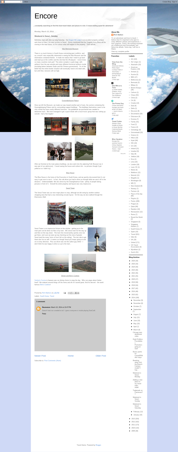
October (136, 306)
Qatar (133, 206)
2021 (133, 276)
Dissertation (135, 114)
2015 (133, 294)
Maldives (134, 172)
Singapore (134, 222)
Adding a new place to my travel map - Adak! (137, 383)
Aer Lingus (134, 62)
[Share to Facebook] (76, 293)
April (135, 327)
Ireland (133, 148)
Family (133, 122)
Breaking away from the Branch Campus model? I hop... (137, 365)
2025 (133, 264)
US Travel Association (135, 246)
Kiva (132, 159)
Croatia (133, 103)
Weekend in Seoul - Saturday (137, 406)
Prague (133, 204)
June (135, 320)
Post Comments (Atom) (52, 361)
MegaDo (134, 178)
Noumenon (46, 307)
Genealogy (134, 130)
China (133, 98)
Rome (133, 214)
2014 (133, 297)
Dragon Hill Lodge (75, 40)
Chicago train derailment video (137, 334)
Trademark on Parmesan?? (138, 392)
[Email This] (69, 293)
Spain (133, 232)
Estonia (133, 119)
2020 (133, 279)
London (133, 164)
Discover (134, 111)
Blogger (98, 445)
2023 (133, 270)
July (135, 317)
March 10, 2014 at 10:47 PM (61, 307)
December (137, 300)
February (136, 412)
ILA (132, 146)
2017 (133, 288)
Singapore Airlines (134, 225)
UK (132, 240)
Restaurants (135, 212)
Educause (134, 116)
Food (132, 124)
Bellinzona (134, 80)
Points (133, 201)
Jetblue (133, 156)
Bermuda (134, 82)
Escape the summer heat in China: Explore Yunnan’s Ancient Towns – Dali (117, 145)
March (135, 330)
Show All (123, 153)
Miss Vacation (117, 139)
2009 (133, 431)
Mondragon (135, 180)
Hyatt (133, 140)
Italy (132, 154)
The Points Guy (118, 103)
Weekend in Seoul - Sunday (137, 399)
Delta (133, 108)
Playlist (133, 198)
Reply (44, 314)
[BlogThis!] (71, 293)
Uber (132, 237)
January (136, 415)
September (137, 309)
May (135, 323)
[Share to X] (73, 293)
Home (71, 356)
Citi (132, 100)
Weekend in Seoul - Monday (137, 375)
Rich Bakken (118, 35)
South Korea (44, 296)
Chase (133, 95)
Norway (133, 188)
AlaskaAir (134, 64)
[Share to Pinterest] (78, 293)
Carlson (133, 92)
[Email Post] (64, 293)
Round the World (137, 217)
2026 (133, 261)
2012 (133, 422)
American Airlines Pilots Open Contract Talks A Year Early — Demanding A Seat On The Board (118, 71)
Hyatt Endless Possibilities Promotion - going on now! (138, 344)
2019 (133, 282)
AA (132, 59)
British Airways (136, 88)
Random (134, 209)
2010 (133, 428)
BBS (132, 77)
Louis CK (134, 167)
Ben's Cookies (45, 285)
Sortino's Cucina (40, 280)
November (137, 303)
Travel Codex (117, 121)
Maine (133, 170)
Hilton (133, 138)
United (133, 242)
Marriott (133, 175)
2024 (133, 267)
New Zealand (135, 186)
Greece (133, 135)
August (136, 314)
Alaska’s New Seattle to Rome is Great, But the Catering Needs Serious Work (117, 127)
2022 (133, 273)
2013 (133, 419)
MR (132, 183)
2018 (133, 285)
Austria (133, 74)
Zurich (133, 252)
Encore (46, 16)
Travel (52, 296)
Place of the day (136, 194)
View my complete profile (120, 51)
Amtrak (133, 72)
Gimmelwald (135, 132)
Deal (132, 106)
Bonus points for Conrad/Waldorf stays (138, 354)
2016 (133, 291)
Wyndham (134, 249)
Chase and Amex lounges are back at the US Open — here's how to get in (117, 109)
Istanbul (133, 151)
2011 (133, 425)
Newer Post (40, 356)
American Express (134, 68)
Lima (132, 162)
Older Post (101, 356)
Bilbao (133, 85)
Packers (134, 191)
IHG (132, 143)
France (133, 127)
